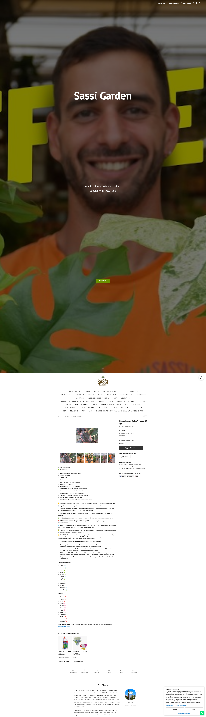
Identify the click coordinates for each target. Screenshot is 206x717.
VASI (90, 411)
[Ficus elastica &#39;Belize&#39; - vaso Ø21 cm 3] (96, 458)
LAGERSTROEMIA (65, 395)
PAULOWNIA (136, 404)
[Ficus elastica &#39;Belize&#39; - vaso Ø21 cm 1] (80, 458)
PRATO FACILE (111, 395)
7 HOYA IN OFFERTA (74, 392)
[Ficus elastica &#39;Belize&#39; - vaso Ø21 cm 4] (104, 458)
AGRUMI (68, 404)
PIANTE (67, 417)
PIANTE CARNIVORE (69, 408)
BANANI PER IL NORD (92, 392)
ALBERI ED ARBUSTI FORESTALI (98, 398)
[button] (125, 456)
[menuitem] (144, 417)
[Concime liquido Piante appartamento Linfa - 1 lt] (65, 643)
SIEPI (64, 411)
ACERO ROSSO (141, 395)
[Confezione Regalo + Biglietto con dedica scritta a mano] (80, 643)
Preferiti (109, 672)
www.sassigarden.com (64, 626)
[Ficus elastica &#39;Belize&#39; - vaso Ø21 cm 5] (111, 458)
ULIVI (83, 411)
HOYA (95, 404)
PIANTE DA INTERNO (87, 408)
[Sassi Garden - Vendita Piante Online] (103, 382)
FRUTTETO (141, 401)
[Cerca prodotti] (201, 377)
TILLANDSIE (74, 411)
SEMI (141, 408)
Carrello (121, 672)
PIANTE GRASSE (103, 408)
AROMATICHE (125, 398)
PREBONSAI (124, 408)
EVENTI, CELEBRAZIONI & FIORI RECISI (121, 401)
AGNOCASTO (79, 395)
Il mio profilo (84, 672)
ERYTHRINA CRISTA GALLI (129, 392)
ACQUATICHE (80, 398)
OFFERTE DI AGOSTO (110, 392)
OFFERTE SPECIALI (126, 395)
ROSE (134, 408)
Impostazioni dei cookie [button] (184, 713)
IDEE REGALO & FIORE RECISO (111, 404)
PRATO (114, 408)
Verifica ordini (97, 672)
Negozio (60, 417)
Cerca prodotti (73, 672)
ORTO (126, 404)
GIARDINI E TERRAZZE (82, 404)
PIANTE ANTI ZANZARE (95, 395)
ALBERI (115, 398)
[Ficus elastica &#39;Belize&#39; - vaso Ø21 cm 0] (68, 458)
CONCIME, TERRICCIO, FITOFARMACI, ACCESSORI (77, 401)
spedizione (122, 435)
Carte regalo (133, 672)
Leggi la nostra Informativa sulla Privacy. (176, 705)
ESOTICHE (101, 401)
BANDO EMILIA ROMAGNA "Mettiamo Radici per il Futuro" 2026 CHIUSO (119, 411)
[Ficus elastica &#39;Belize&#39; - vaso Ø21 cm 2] (89, 458)
